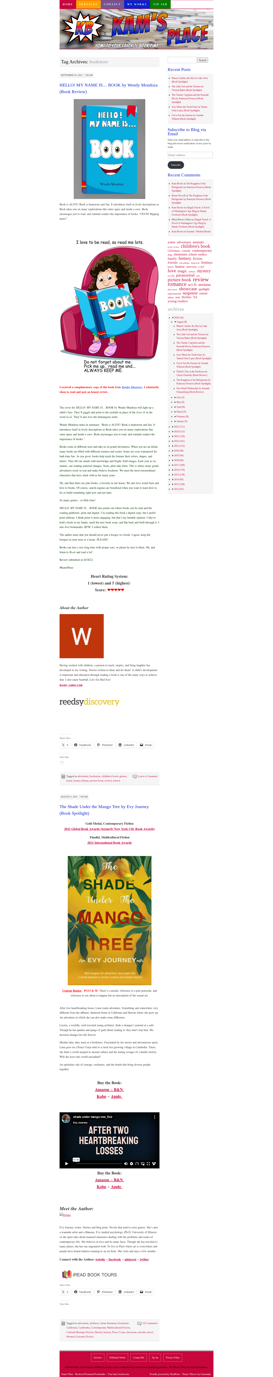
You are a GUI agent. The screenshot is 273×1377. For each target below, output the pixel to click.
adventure (83, 776)
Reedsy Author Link (71, 685)
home (69, 780)
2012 (178, 489)
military (192, 271)
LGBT (201, 267)
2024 (179, 431)
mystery (204, 271)
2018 (178, 460)
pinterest (130, 1259)
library (85, 780)
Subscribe (175, 165)
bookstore (95, 776)
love (172, 270)
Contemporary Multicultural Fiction (110, 1327)
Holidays (206, 262)
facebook (114, 1259)
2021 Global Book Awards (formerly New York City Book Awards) (109, 828)
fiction (197, 258)
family (172, 258)
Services (88, 4)
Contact (112, 4)
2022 (179, 441)
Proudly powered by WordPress (165, 1374)
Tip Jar (160, 4)
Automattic (205, 1374)
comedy (186, 250)
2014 (178, 479)
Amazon (102, 1089)
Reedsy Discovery (132, 387)
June (180, 397)
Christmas (174, 250)
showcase (132, 1332)
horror (171, 266)
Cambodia (84, 1327)
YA (195, 297)
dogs (170, 255)
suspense (190, 293)
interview (191, 266)
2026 (178, 317)
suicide (142, 1332)
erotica (202, 254)
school (116, 780)
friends (173, 262)
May (180, 402)
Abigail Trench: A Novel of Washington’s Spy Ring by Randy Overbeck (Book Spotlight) (190, 211)
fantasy (184, 258)
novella (171, 275)
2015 (179, 474)
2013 (179, 484)
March (181, 411)
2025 (179, 426)
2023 (179, 436)
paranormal (185, 275)
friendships (184, 263)
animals (198, 242)
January (181, 421)
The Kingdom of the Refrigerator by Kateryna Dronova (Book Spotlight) (191, 187)
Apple (117, 1096)
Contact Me (138, 1357)
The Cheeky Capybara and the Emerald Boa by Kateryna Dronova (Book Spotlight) (190, 98)
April (180, 407)
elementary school (185, 254)
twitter (144, 1259)
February (182, 416)
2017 (179, 465)
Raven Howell (178, 195)
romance (177, 284)
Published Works (117, 1357)
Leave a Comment (147, 776)
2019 (178, 455)
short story (172, 289)
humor (77, 780)
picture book (97, 780)
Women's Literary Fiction (80, 1336)
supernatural (174, 293)
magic (182, 271)
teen (177, 297)
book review (173, 247)
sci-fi (192, 284)
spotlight (203, 289)
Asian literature (108, 1323)
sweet (203, 293)
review (108, 780)
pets (198, 275)
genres (123, 776)
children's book (110, 776)
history (107, 1332)
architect (94, 1323)
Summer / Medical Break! (198, 231)
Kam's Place (67, 1374)
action (171, 242)
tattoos (171, 297)
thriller (186, 297)
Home (68, 4)
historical (195, 263)
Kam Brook (177, 183)
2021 (179, 445)
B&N (118, 1089)
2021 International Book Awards (109, 842)
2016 (179, 469)
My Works (137, 4)
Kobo (101, 1096)
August (181, 321)
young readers (178, 301)
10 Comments (149, 1323)
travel (150, 1332)
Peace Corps (118, 1332)
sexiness (204, 284)
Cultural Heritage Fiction (80, 1332)
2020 (178, 450)
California (71, 1327)
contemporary (202, 250)
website (100, 1259)
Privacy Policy (173, 1357)
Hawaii (98, 1332)
